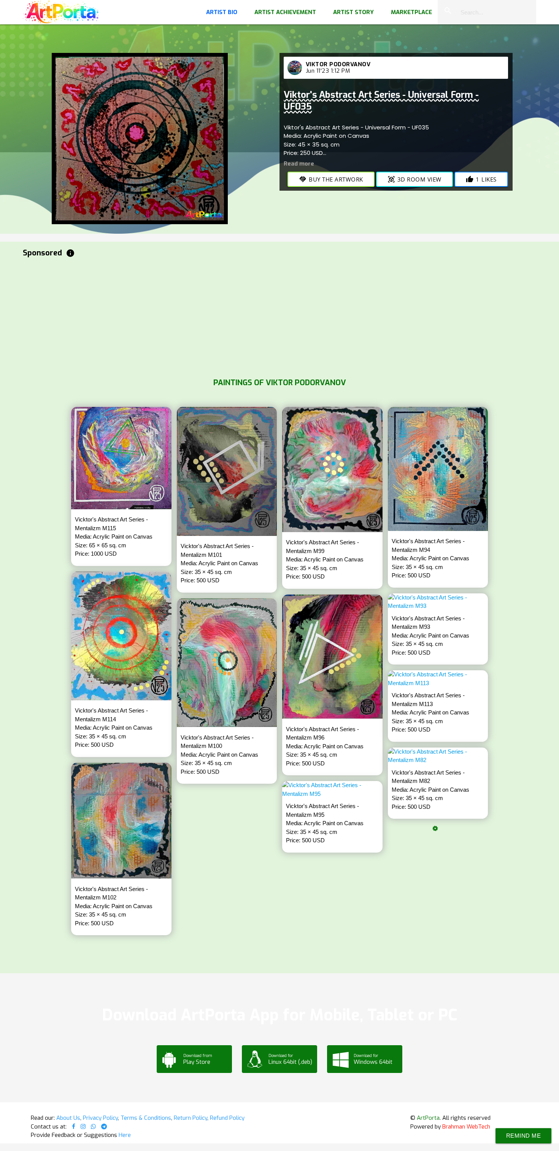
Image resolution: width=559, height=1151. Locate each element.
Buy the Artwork (331, 179)
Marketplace (411, 12)
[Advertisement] (251, 316)
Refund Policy (227, 1118)
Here (125, 1135)
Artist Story (353, 12)
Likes (481, 179)
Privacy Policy (100, 1118)
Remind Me (523, 1135)
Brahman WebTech (466, 1126)
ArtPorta (428, 1118)
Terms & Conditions (146, 1118)
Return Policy (190, 1118)
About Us (68, 1118)
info (70, 253)
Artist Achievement (285, 12)
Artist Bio (221, 12)
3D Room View (414, 179)
